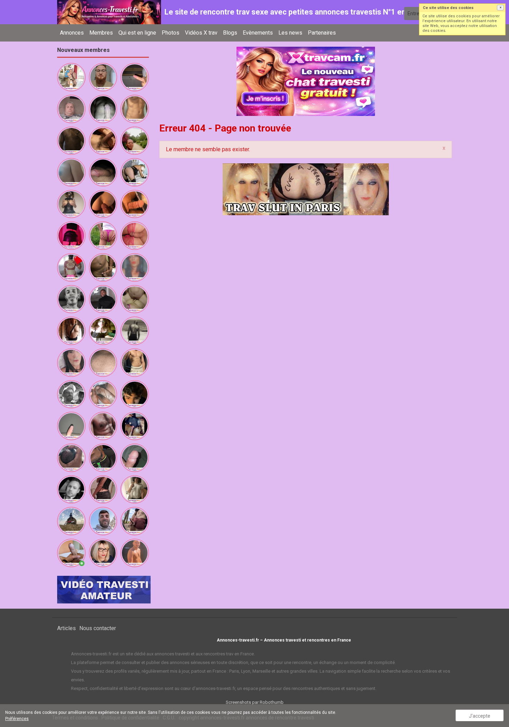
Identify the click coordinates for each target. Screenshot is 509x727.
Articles (66, 628)
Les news (290, 32)
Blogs (230, 32)
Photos (170, 32)
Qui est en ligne (137, 32)
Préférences (17, 718)
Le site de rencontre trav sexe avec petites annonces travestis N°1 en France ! (299, 12)
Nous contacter (97, 628)
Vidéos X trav (201, 32)
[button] (500, 7)
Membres (101, 32)
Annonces (72, 32)
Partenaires (322, 32)
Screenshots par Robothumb (255, 702)
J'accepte (479, 716)
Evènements (258, 32)
